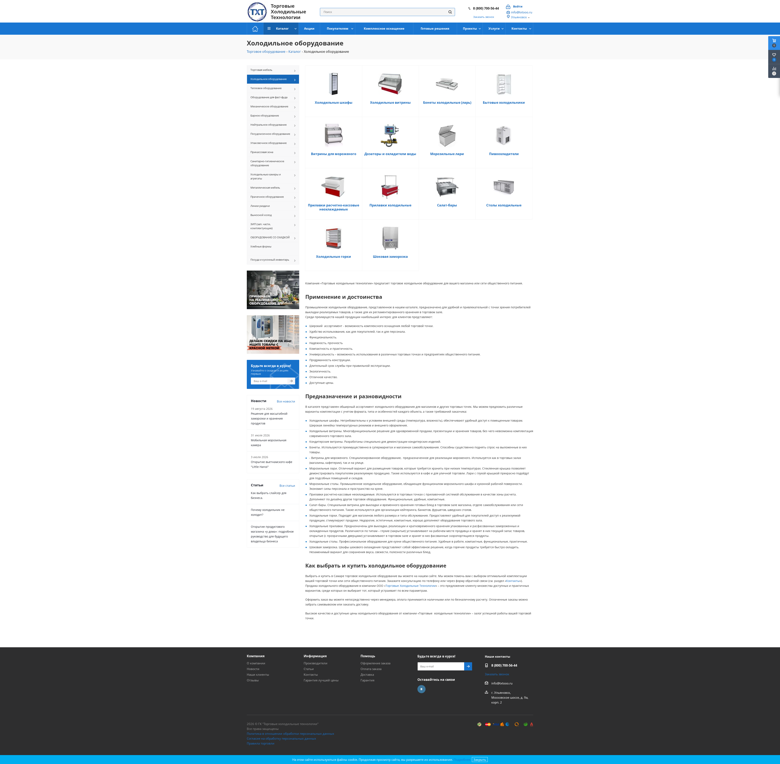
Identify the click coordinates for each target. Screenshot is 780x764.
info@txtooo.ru (521, 12)
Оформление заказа (375, 663)
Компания (255, 656)
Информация (315, 656)
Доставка (367, 674)
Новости (253, 669)
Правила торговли (260, 743)
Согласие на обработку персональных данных (281, 738)
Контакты (513, 581)
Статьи (309, 669)
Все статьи (287, 485)
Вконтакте (421, 689)
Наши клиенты (258, 674)
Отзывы (253, 680)
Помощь (368, 656)
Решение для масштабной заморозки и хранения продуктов (269, 418)
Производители (315, 663)
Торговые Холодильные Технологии (411, 586)
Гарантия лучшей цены (321, 680)
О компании (256, 663)
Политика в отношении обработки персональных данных (290, 734)
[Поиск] (450, 12)
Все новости (286, 401)
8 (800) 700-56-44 (486, 8)
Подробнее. (462, 760)
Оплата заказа (371, 669)
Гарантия (367, 680)
